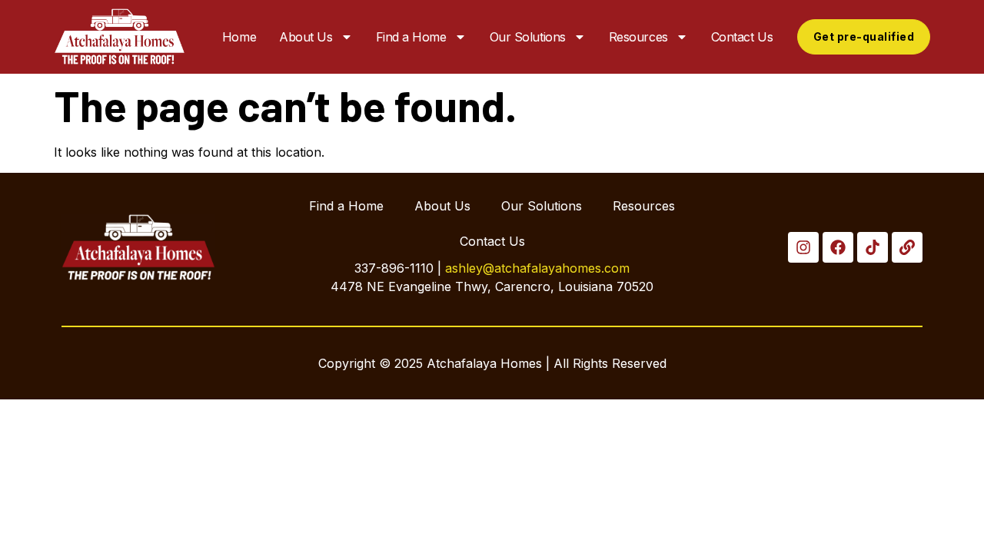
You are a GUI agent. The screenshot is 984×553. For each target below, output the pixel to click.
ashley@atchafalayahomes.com (537, 268)
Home (239, 37)
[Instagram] (803, 247)
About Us (305, 37)
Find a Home (411, 37)
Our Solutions (528, 37)
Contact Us (742, 37)
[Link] (907, 247)
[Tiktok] (872, 247)
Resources (638, 37)
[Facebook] (838, 247)
